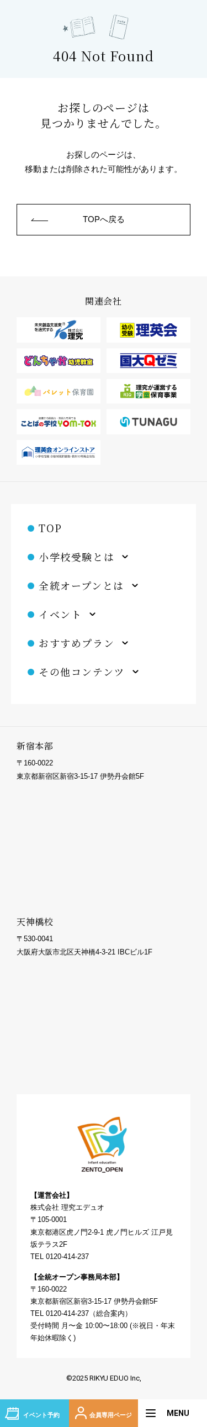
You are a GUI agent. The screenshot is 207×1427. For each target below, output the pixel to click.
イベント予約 (41, 1415)
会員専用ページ (110, 1415)
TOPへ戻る (104, 219)
